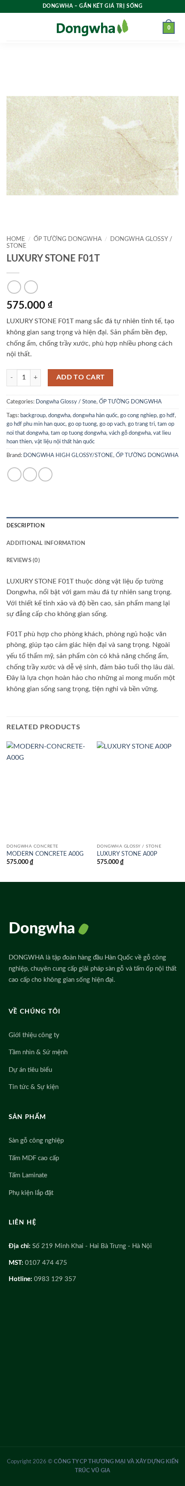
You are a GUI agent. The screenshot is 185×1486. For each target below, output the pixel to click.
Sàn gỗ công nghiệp (36, 1140)
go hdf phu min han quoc (35, 424)
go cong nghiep (138, 415)
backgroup (33, 415)
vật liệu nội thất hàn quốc (64, 441)
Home (15, 239)
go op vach (112, 424)
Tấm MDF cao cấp (34, 1158)
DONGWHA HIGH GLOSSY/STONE (68, 455)
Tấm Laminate (28, 1175)
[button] (15, 27)
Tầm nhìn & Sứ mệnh (38, 1052)
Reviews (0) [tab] (23, 560)
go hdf (167, 415)
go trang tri (141, 424)
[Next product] (14, 287)
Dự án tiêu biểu (30, 1070)
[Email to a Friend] (45, 474)
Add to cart (80, 377)
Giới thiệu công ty (34, 1035)
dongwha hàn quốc (95, 415)
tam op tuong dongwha (78, 433)
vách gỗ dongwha (130, 433)
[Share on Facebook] (30, 474)
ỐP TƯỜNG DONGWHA (68, 239)
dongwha (59, 415)
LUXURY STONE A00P (127, 854)
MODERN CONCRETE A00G (44, 854)
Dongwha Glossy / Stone (66, 401)
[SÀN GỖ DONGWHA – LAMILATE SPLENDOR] (92, 28)
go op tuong (82, 424)
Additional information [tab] (46, 543)
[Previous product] (30, 287)
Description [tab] (25, 525)
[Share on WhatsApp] (14, 474)
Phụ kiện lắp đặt (31, 1193)
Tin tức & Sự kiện (34, 1087)
